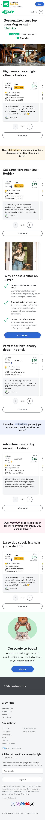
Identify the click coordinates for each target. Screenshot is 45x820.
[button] (1, 4)
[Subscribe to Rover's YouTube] (27, 804)
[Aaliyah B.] (21, 473)
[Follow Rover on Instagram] (18, 804)
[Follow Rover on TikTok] (32, 804)
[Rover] (7, 12)
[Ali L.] (21, 100)
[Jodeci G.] (21, 375)
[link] (22, 135)
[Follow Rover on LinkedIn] (22, 804)
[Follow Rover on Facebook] (13, 804)
